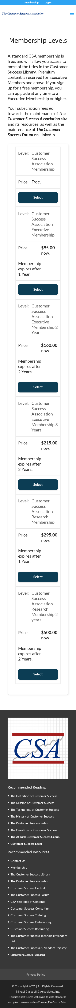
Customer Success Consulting (30, 908)
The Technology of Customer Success (35, 809)
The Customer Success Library (30, 874)
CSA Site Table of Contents (28, 901)
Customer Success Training (28, 915)
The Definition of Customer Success (34, 795)
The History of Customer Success (32, 816)
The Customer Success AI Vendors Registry (38, 948)
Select (38, 197)
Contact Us (18, 860)
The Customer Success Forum (30, 895)
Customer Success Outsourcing (31, 922)
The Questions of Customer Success (34, 830)
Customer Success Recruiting (30, 929)
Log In (48, 2)
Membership (31, 2)
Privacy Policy (35, 974)
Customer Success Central (28, 888)
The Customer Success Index (29, 823)
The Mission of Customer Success (32, 802)
